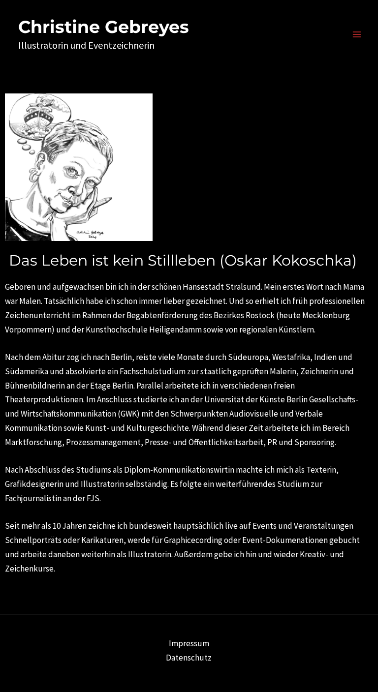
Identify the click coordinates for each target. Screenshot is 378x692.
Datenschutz (189, 657)
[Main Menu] (357, 34)
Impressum (189, 643)
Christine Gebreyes (103, 26)
